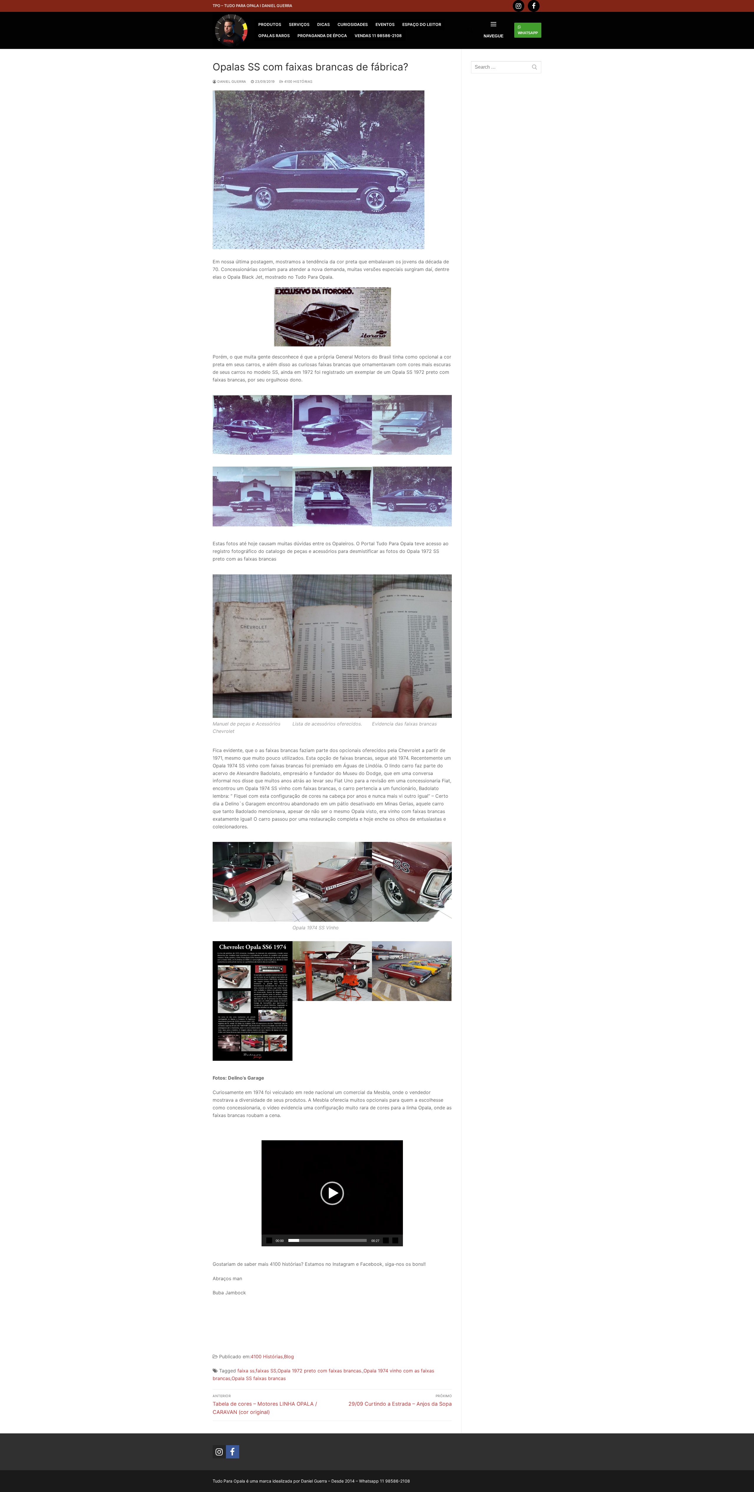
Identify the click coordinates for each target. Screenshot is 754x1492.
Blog (289, 1356)
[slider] (327, 1240)
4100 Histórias (297, 82)
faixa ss (245, 1371)
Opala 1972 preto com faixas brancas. (319, 1371)
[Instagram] (519, 6)
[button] (332, 1193)
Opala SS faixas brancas (259, 1378)
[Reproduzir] (269, 1240)
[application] (332, 1193)
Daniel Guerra (231, 82)
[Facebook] (534, 6)
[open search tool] (470, 30)
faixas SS (266, 1371)
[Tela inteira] (395, 1240)
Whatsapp (528, 33)
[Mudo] (386, 1240)
